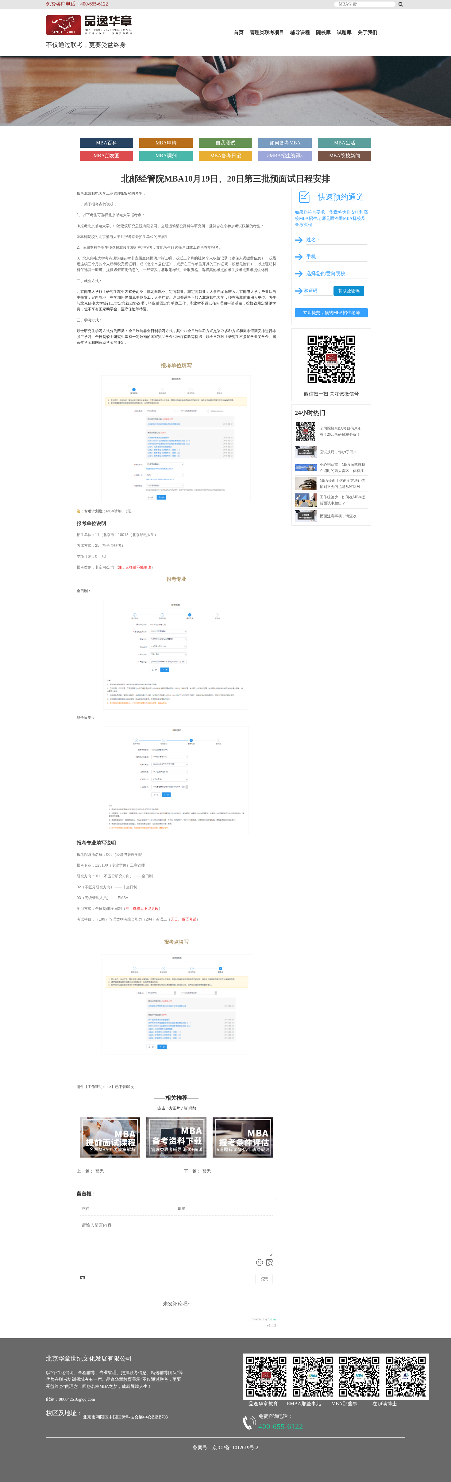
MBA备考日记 (225, 155)
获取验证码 (349, 291)
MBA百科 (106, 142)
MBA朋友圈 (107, 155)
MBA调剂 (166, 155)
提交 (264, 1279)
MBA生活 (344, 142)
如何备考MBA (285, 142)
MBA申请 (166, 142)
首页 (239, 32)
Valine (272, 1319)
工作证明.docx (99, 1087)
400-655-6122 (280, 1426)
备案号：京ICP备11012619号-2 (225, 1447)
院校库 (323, 32)
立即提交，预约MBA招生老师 (331, 312)
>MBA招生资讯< (285, 155)
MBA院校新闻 (344, 155)
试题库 (344, 32)
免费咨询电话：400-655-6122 (77, 3)
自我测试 (225, 142)
